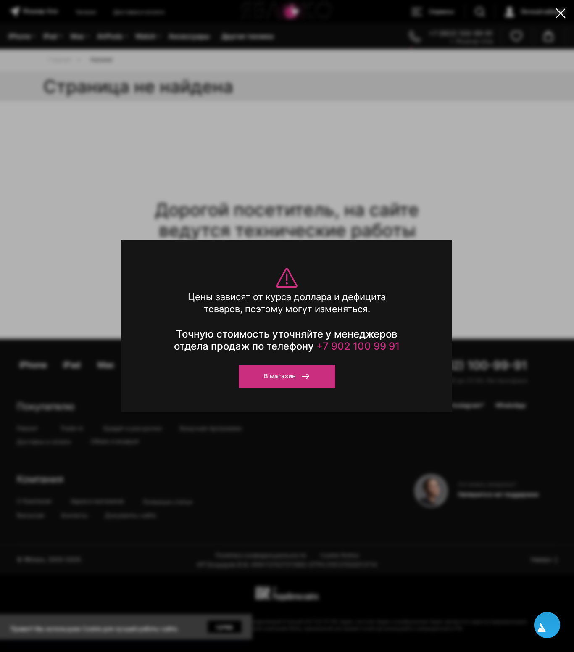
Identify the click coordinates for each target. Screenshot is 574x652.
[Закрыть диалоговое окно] (561, 13)
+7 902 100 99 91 (358, 346)
